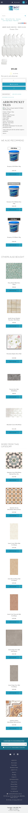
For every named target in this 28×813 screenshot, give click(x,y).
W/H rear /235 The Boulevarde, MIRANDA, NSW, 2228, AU (15, 796)
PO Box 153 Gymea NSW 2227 (15, 800)
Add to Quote (14, 84)
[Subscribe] (25, 744)
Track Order (14, 765)
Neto (19, 810)
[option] (14, 46)
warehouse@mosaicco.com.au (15, 793)
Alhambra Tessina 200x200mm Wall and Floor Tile (14, 509)
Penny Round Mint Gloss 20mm (14, 283)
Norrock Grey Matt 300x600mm (14, 390)
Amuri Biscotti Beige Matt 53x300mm (14, 579)
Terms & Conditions (15, 747)
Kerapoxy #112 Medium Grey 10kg (14, 202)
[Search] (25, 15)
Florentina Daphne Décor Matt (14, 353)
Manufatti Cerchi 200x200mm (14, 424)
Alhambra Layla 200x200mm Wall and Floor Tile (14, 473)
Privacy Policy (22, 747)
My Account (17, 2)
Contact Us (14, 777)
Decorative (18, 19)
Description (6, 94)
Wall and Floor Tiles (10, 19)
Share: (20, 23)
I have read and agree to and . (15, 747)
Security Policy (14, 786)
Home (2, 19)
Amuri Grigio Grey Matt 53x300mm (14, 685)
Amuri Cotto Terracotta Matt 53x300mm (14, 615)
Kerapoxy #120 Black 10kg (14, 237)
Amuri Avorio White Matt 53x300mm (14, 544)
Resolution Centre (14, 767)
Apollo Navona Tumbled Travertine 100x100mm (14, 319)
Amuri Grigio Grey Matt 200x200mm (14, 650)
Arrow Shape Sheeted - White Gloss (11, 20)
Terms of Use (14, 782)
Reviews (5, 97)
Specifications (16, 94)
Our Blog (14, 774)
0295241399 (15, 791)
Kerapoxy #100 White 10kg (14, 166)
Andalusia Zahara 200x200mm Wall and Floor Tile (14, 722)
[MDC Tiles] (14, 8)
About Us (14, 772)
